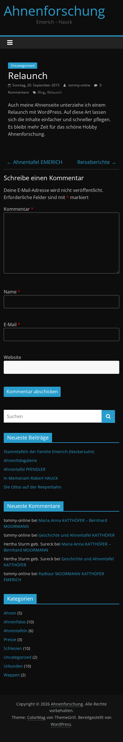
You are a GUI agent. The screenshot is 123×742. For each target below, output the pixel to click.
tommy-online (79, 85)
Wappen (12, 675)
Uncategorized (22, 65)
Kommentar (18, 209)
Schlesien (13, 648)
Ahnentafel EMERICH (34, 162)
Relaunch (54, 92)
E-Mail (12, 324)
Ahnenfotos (15, 622)
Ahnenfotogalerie (20, 460)
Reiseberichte (96, 162)
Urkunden (13, 666)
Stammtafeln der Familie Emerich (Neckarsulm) (49, 451)
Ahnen (10, 613)
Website (12, 357)
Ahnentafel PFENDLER (24, 469)
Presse (10, 639)
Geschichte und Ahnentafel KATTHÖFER (77, 535)
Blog (41, 92)
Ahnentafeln (15, 630)
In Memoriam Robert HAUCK (31, 478)
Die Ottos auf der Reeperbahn (32, 487)
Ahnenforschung (54, 10)
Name (12, 292)
